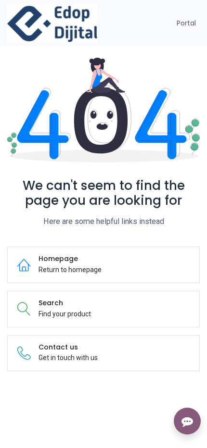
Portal (186, 23)
